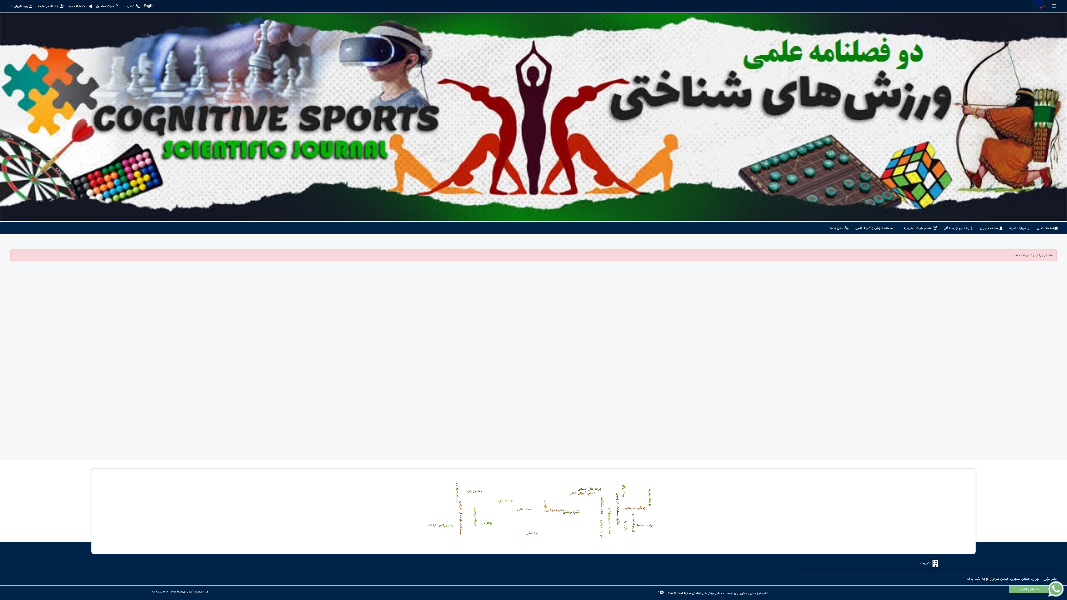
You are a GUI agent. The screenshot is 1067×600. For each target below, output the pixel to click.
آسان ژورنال (186, 592)
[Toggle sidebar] (1054, 5)
